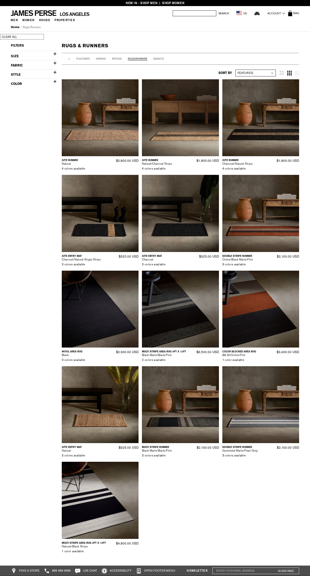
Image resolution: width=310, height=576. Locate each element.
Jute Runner (70, 160)
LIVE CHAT (89, 571)
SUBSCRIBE (286, 571)
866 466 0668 (60, 571)
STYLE (16, 75)
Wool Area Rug (72, 351)
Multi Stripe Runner (155, 447)
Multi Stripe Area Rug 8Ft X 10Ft (84, 542)
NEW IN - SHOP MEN (141, 3)
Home (15, 27)
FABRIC (17, 65)
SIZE (15, 56)
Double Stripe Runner (237, 256)
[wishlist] (257, 13)
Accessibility (120, 571)
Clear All (9, 37)
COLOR (16, 84)
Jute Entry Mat (72, 256)
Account (274, 13)
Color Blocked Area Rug (239, 351)
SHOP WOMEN (173, 3)
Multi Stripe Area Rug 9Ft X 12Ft (164, 351)
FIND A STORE (28, 571)
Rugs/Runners (32, 27)
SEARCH (223, 13)
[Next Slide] (133, 118)
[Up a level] (69, 58)
